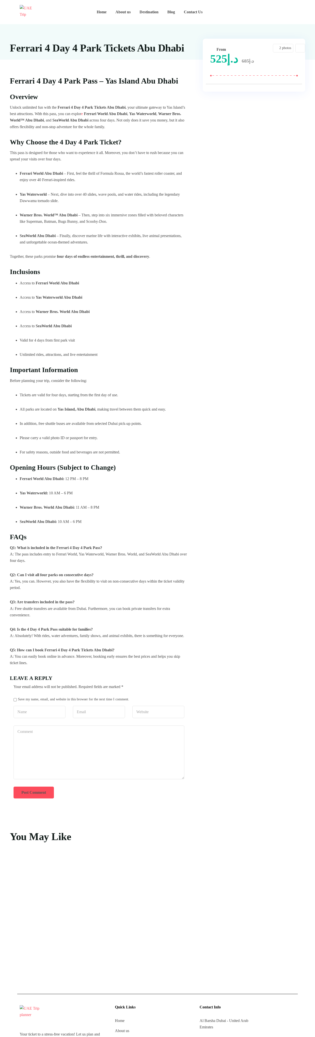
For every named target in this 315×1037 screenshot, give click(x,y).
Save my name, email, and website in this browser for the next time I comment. (73, 699)
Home (102, 12)
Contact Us (193, 12)
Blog (171, 12)
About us (123, 12)
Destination (149, 12)
